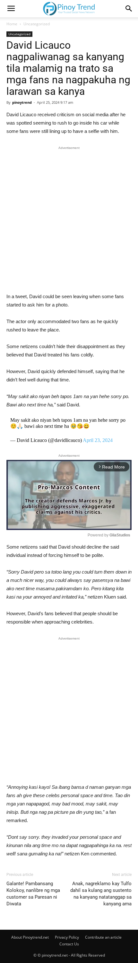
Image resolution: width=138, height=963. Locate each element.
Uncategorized (36, 24)
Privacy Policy (67, 937)
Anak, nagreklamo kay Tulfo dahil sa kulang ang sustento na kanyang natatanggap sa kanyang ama (101, 894)
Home (11, 24)
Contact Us (69, 944)
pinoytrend (22, 102)
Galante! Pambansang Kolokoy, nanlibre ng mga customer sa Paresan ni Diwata (33, 894)
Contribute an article (103, 937)
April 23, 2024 (98, 440)
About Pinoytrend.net (30, 937)
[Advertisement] (69, 221)
